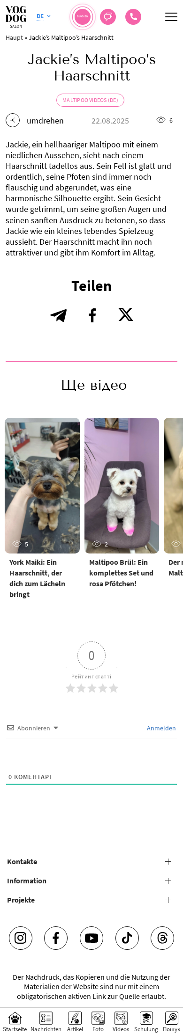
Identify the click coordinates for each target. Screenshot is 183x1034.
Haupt (14, 37)
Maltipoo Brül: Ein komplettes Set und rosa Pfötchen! (121, 572)
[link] (133, 17)
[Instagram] (20, 938)
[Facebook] (56, 938)
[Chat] (108, 17)
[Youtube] (91, 938)
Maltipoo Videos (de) (90, 99)
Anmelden (160, 728)
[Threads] (162, 938)
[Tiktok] (127, 938)
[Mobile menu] (171, 16)
